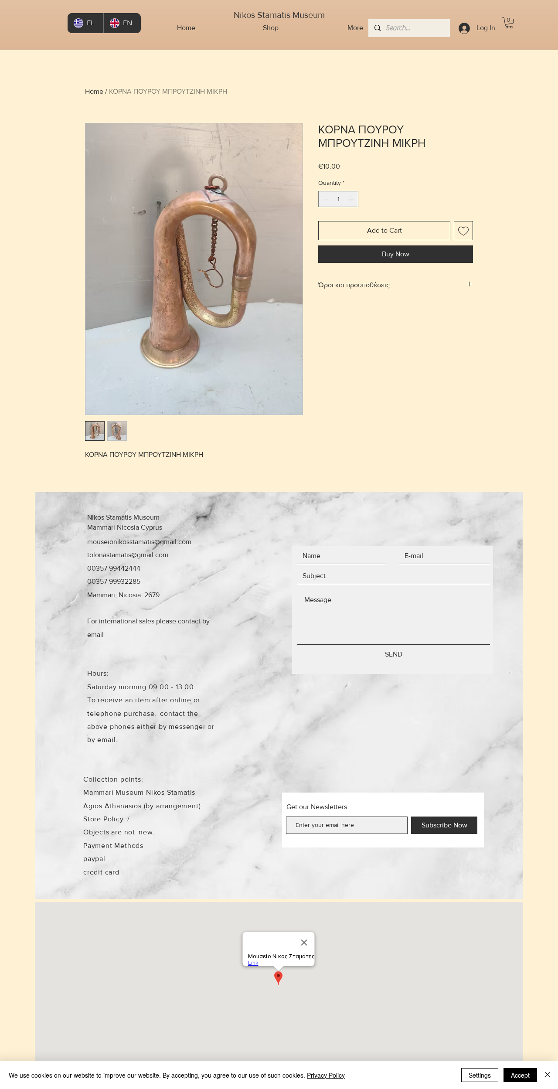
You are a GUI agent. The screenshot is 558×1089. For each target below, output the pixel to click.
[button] (509, 22)
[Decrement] (325, 199)
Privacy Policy (326, 1075)
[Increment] (351, 199)
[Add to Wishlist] (463, 230)
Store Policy (103, 819)
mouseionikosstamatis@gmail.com (139, 541)
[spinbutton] (338, 199)
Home (94, 91)
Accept (520, 1075)
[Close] (547, 1075)
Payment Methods (113, 845)
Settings (480, 1075)
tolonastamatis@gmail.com (127, 554)
